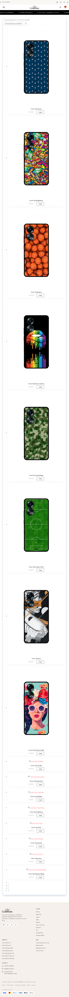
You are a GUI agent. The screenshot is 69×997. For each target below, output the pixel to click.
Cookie (28, 985)
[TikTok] (64, 2)
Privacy (3, 985)
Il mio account (39, 950)
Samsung (38, 914)
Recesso (34, 985)
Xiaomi (37, 917)
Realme (38, 922)
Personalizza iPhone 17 (8, 956)
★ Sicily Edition (40, 935)
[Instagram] (57, 2)
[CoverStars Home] (34, 7)
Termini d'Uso (10, 985)
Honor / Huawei (40, 925)
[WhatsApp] (67, 2)
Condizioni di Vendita (20, 985)
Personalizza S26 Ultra (8, 958)
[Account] (60, 7)
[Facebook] (60, 2)
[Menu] (4, 7)
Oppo (37, 919)
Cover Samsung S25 (7, 950)
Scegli (40, 112)
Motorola (38, 927)
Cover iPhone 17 (6, 943)
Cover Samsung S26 (7, 948)
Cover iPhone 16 (6, 945)
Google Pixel (39, 933)
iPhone (38, 912)
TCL (37, 930)
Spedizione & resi (40, 948)
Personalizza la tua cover (42, 943)
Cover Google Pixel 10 (8, 953)
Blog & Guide (39, 945)
